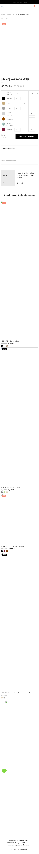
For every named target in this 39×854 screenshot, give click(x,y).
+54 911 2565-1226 (22, 841)
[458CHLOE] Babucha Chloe (10, 487)
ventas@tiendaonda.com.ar (20, 845)
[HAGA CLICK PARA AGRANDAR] (34, 25)
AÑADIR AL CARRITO (26, 136)
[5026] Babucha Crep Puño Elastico (12, 546)
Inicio (3, 14)
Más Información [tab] (8, 160)
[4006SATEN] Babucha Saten (10, 341)
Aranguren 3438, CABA (22, 843)
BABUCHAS (10, 14)
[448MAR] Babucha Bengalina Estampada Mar (16, 693)
